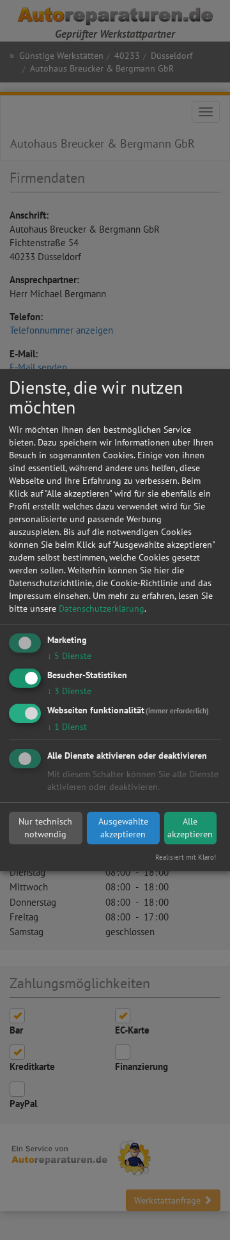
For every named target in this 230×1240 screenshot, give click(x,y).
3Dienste (69, 691)
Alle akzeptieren (190, 828)
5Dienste (69, 656)
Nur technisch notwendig (45, 828)
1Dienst (67, 726)
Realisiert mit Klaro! (185, 857)
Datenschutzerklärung (101, 608)
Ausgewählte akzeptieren (123, 828)
